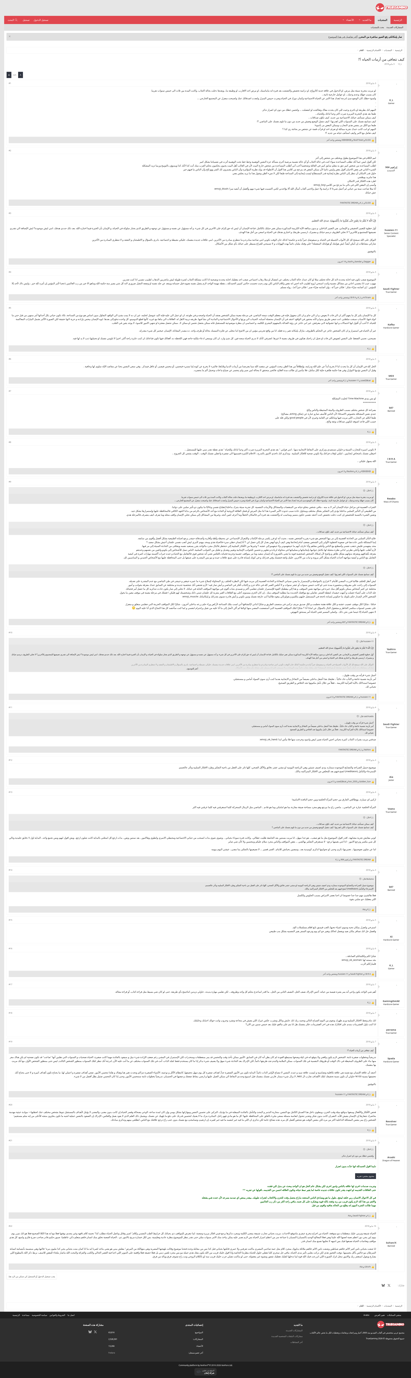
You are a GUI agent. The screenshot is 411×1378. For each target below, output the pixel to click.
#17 (10, 984)
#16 (10, 948)
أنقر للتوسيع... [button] (192, 668)
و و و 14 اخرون (354, 261)
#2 (10, 150)
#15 (10, 919)
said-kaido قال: (367, 716)
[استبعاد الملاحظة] (10, 36)
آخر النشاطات (296, 1342)
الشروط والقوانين (57, 1315)
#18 (10, 1012)
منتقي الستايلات (394, 1315)
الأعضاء (350, 19)
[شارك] (14, 83)
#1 (10, 83)
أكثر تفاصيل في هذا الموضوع (343, 36)
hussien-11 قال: (366, 641)
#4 (10, 271)
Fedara (111, 1352)
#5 (10, 307)
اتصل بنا (71, 1315)
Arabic (366, 1315)
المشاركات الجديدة (395, 27)
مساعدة (25, 1315)
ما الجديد (366, 19)
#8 (10, 442)
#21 (10, 1140)
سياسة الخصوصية (39, 1315)
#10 (10, 632)
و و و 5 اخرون (349, 781)
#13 (10, 792)
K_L (400, 63)
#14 (10, 869)
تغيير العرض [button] (379, 1315)
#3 (10, 213)
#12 (10, 760)
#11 (10, 707)
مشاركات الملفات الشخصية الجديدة (287, 1336)
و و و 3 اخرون (354, 471)
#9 (10, 481)
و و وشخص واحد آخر (349, 139)
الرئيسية (398, 19)
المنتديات (382, 19)
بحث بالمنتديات (377, 27)
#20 (10, 1104)
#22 (10, 1225)
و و (355, 202)
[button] (359, 20)
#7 (10, 391)
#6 (10, 358)
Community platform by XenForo (205, 1365)
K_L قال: (370, 490)
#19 (10, 1041)
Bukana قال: (368, 878)
